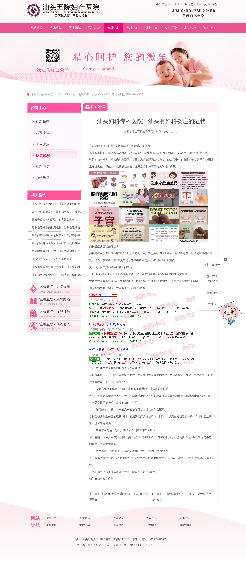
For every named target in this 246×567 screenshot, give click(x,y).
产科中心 (132, 27)
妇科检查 (43, 122)
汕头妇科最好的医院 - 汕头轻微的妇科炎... (57, 203)
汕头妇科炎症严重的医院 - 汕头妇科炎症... (57, 235)
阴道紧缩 (83, 94)
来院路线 (190, 27)
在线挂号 (214, 264)
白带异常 (43, 178)
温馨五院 (56, 27)
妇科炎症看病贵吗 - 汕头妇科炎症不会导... (57, 211)
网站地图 (185, 525)
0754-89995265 (212, 279)
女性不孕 (171, 27)
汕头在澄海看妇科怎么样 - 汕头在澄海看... (57, 227)
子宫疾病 (43, 144)
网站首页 (36, 27)
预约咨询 (209, 27)
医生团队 (75, 27)
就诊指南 (212, 292)
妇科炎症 (43, 167)
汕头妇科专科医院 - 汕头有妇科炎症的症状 (117, 94)
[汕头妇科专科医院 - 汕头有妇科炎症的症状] (63, 10)
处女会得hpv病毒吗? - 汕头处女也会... (54, 219)
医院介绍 (51, 518)
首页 (59, 94)
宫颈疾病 (43, 133)
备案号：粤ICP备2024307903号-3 (132, 545)
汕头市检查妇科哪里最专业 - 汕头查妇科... (57, 266)
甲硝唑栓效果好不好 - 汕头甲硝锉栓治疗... (57, 251)
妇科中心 (113, 27)
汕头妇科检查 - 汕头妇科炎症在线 (52, 259)
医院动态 (94, 27)
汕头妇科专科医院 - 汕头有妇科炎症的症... (57, 243)
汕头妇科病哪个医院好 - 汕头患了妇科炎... (57, 274)
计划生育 (151, 27)
